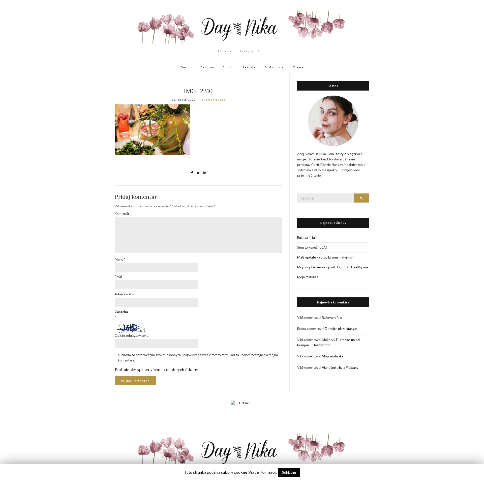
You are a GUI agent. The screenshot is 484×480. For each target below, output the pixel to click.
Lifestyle (248, 67)
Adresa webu (124, 294)
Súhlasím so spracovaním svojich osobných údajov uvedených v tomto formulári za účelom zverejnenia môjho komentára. (198, 357)
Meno (120, 259)
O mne (298, 67)
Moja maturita (307, 277)
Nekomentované (212, 99)
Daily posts (274, 67)
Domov (186, 67)
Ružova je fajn (307, 238)
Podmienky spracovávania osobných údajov (156, 369)
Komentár (122, 214)
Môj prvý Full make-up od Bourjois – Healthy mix (333, 267)
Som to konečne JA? (312, 247)
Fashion (207, 67)
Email (120, 277)
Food (227, 67)
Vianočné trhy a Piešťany (340, 367)
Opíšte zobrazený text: (131, 335)
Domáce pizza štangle (341, 329)
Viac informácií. (262, 472)
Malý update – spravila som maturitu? (325, 257)
